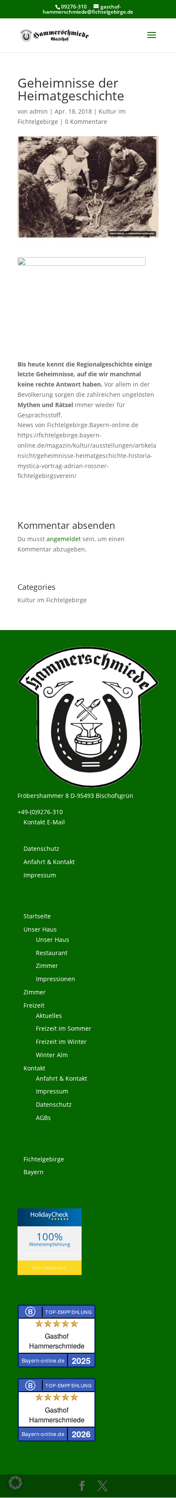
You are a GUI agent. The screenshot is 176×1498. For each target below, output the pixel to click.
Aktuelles (49, 1015)
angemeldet (64, 539)
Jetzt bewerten (49, 1267)
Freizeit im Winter (61, 1042)
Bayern (33, 1172)
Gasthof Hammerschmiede (49, 1253)
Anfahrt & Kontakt (49, 862)
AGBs (43, 1118)
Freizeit (33, 1005)
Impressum (39, 875)
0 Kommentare (86, 121)
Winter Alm (52, 1055)
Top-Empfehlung (68, 1311)
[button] (15, 1482)
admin (38, 111)
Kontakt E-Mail (44, 822)
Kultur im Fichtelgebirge (52, 600)
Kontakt (34, 1068)
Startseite (37, 916)
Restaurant (51, 953)
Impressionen (55, 979)
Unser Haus (40, 929)
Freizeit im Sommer (63, 1028)
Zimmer (47, 966)
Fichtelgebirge (43, 1159)
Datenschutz (41, 848)
